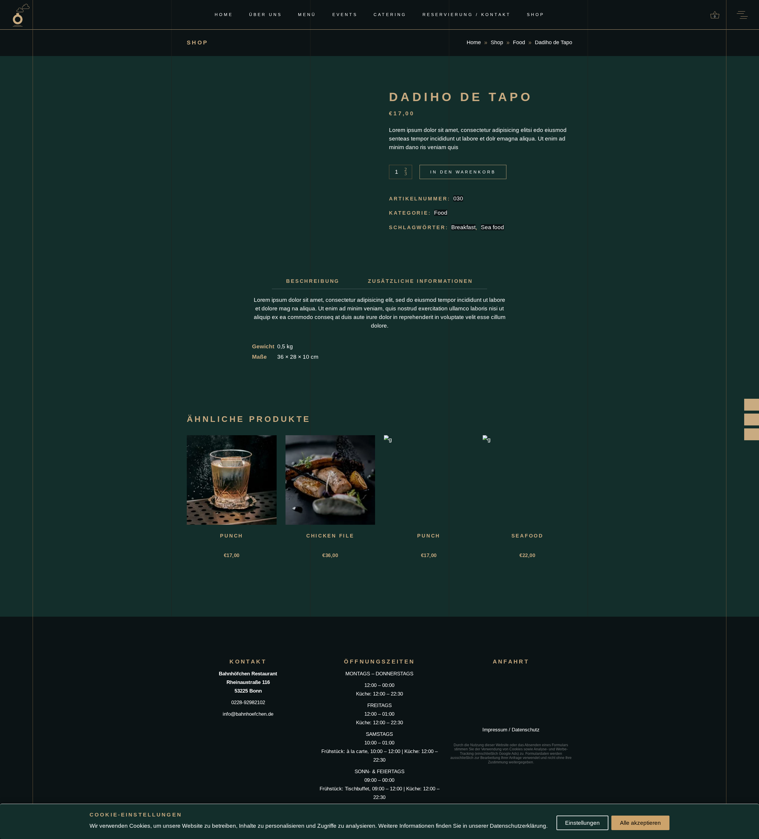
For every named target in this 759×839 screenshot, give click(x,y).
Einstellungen (582, 823)
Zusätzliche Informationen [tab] (420, 281)
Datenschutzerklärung (518, 826)
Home (474, 42)
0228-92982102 (248, 702)
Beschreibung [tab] (312, 281)
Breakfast (463, 227)
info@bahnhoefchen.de (248, 714)
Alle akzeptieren (640, 823)
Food (519, 42)
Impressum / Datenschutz (511, 730)
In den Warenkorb (463, 172)
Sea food (492, 227)
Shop (497, 42)
